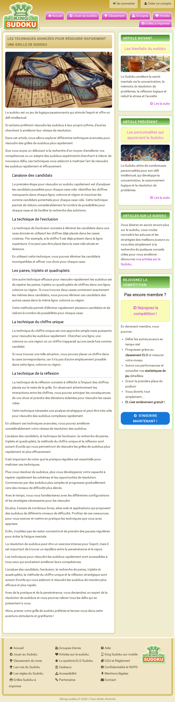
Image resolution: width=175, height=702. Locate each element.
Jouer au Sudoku (25, 654)
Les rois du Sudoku (26, 667)
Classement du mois (27, 661)
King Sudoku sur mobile (121, 654)
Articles (164, 16)
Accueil (57, 16)
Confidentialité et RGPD (121, 667)
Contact (110, 680)
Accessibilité (67, 673)
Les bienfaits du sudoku (145, 48)
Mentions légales (116, 673)
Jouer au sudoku (85, 16)
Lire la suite (162, 104)
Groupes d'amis (70, 648)
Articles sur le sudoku (74, 654)
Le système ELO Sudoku (76, 661)
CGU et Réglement (117, 661)
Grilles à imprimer (157, 23)
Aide (108, 648)
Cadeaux (65, 667)
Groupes (142, 16)
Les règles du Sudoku (28, 673)
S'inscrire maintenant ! (145, 418)
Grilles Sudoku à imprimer (22, 683)
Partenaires (67, 680)
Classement (116, 16)
